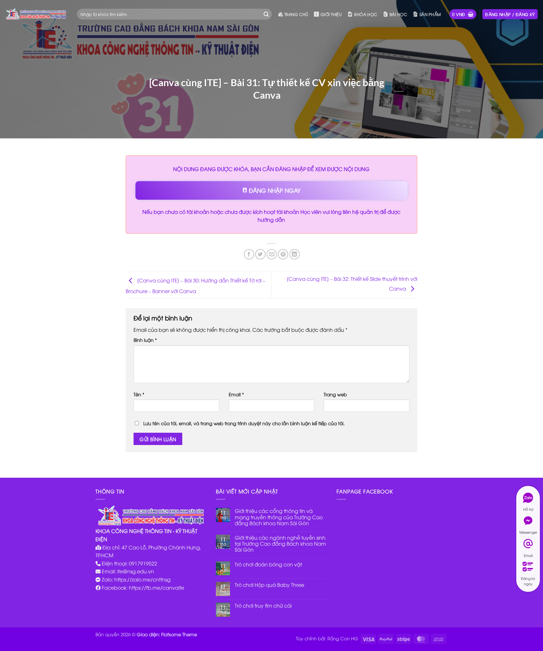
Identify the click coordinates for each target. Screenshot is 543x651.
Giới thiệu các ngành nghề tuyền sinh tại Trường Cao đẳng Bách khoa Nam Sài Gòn (280, 544)
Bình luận (145, 340)
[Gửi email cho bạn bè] (271, 254)
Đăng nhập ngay (274, 190)
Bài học (398, 14)
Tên (139, 394)
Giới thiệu (331, 14)
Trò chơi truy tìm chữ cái (263, 606)
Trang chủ (296, 14)
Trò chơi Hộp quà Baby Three (269, 585)
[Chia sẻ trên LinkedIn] (294, 254)
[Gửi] (266, 14)
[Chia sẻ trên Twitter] (260, 254)
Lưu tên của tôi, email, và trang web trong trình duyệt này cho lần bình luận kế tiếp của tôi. (244, 423)
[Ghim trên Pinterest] (283, 254)
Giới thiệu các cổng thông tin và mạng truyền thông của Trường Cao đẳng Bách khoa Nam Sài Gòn (279, 517)
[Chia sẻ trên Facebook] (249, 254)
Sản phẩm (430, 14)
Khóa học (365, 14)
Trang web (335, 394)
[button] (462, 14)
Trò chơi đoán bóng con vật (268, 564)
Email (236, 394)
